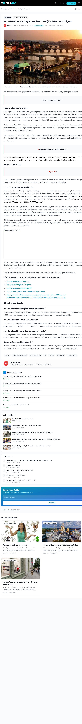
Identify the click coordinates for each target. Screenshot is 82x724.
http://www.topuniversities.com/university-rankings (26, 291)
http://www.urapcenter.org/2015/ (19, 288)
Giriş (63, 3)
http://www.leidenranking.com (18, 281)
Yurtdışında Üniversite (24, 9)
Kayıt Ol (72, 3)
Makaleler (12, 9)
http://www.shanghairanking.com (19, 285)
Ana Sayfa (4, 9)
